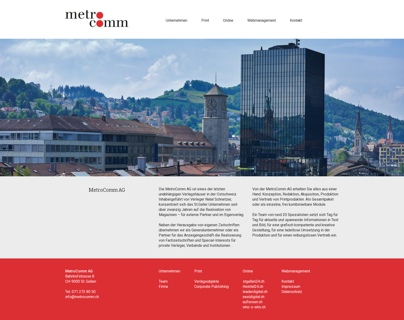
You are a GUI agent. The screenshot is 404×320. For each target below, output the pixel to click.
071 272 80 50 (84, 291)
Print (205, 20)
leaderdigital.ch (255, 291)
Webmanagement (261, 20)
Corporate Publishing (211, 286)
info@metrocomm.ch (82, 297)
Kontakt (296, 20)
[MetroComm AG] (96, 26)
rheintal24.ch (253, 286)
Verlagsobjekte (206, 281)
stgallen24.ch (253, 281)
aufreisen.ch (253, 302)
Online (228, 20)
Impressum (290, 286)
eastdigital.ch (253, 297)
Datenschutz (291, 291)
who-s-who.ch (254, 307)
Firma (163, 286)
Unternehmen (176, 20)
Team (163, 281)
